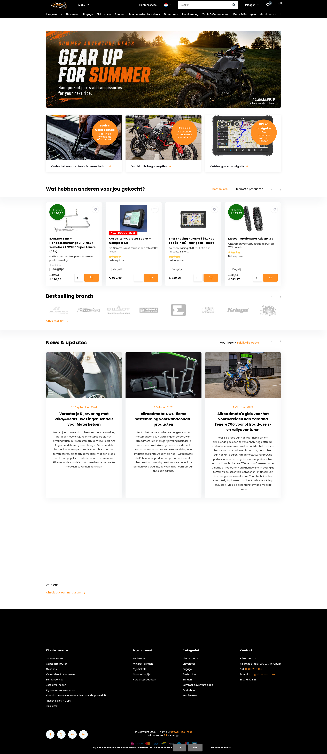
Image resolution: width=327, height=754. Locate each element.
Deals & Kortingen (244, 14)
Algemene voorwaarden (60, 690)
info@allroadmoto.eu (262, 674)
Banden (187, 679)
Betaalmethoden (56, 685)
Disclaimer (52, 706)
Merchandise (268, 14)
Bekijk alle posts (248, 343)
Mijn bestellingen (143, 663)
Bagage (187, 669)
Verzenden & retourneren (61, 674)
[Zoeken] (234, 5)
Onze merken (55, 321)
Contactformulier (56, 663)
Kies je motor (190, 658)
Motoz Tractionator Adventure (250, 239)
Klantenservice (148, 5)
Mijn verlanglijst (142, 674)
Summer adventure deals (144, 14)
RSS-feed (186, 732)
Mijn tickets (139, 669)
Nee (195, 747)
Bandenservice (55, 679)
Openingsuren (54, 658)
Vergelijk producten (144, 679)
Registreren (139, 658)
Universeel (189, 663)
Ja (179, 747)
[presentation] (272, 190)
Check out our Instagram (64, 592)
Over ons (51, 669)
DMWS (175, 732)
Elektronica (189, 674)
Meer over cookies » (219, 747)
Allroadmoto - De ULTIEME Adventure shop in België (76, 695)
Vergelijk (58, 269)
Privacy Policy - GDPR (58, 700)
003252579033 (253, 669)
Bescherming (190, 695)
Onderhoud (189, 690)
